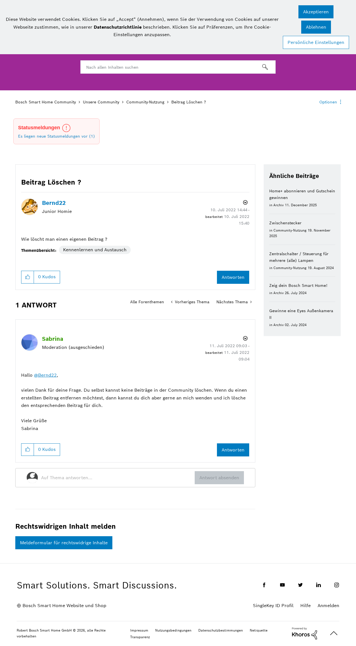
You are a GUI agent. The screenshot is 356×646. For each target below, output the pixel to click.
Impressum (139, 630)
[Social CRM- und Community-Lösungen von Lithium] (304, 632)
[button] (315, 11)
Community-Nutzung (145, 102)
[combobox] (178, 67)
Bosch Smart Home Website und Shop (64, 605)
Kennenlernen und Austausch (95, 250)
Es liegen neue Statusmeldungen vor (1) (56, 136)
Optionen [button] (328, 102)
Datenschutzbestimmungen (220, 630)
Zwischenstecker (285, 222)
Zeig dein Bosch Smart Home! (298, 285)
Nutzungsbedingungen (173, 630)
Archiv (278, 205)
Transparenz (140, 637)
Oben (333, 633)
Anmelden (328, 605)
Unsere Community (101, 102)
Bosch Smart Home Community (45, 102)
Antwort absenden (219, 478)
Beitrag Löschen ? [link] (188, 102)
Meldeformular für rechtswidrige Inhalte (64, 543)
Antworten (233, 277)
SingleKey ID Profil (273, 605)
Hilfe (305, 605)
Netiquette (259, 630)
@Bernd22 (45, 375)
